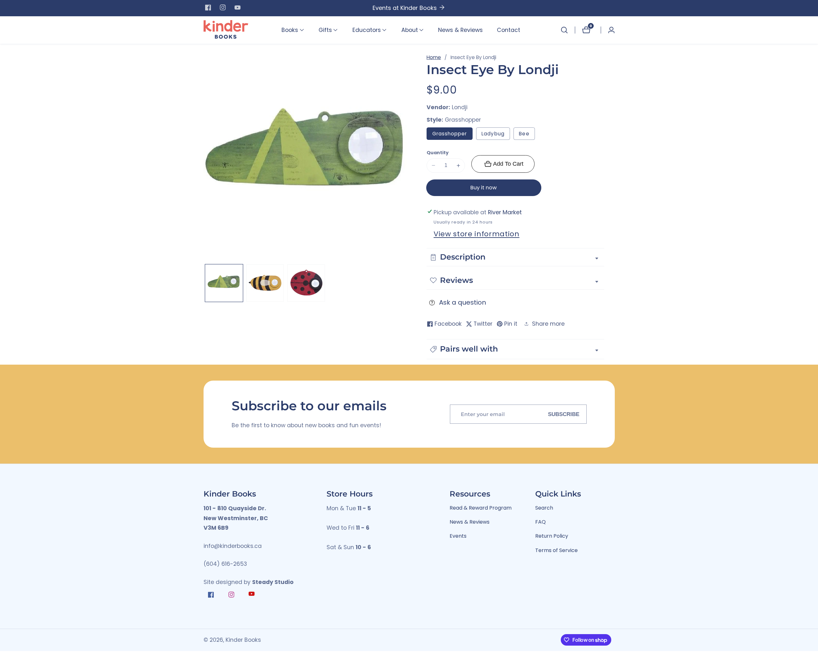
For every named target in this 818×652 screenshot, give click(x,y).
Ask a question (462, 302)
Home (434, 57)
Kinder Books (243, 640)
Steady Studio (273, 582)
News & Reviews (460, 30)
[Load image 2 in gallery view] (265, 283)
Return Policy (551, 536)
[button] (290, 30)
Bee (527, 135)
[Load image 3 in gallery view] (306, 283)
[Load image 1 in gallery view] (224, 283)
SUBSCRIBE (563, 414)
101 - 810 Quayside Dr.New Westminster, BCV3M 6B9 (236, 518)
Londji (459, 107)
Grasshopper (449, 133)
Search (544, 508)
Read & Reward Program (481, 508)
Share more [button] (548, 324)
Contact (508, 30)
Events (458, 536)
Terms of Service (556, 550)
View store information (477, 234)
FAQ (540, 522)
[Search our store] (564, 30)
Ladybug (493, 133)
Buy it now (483, 187)
